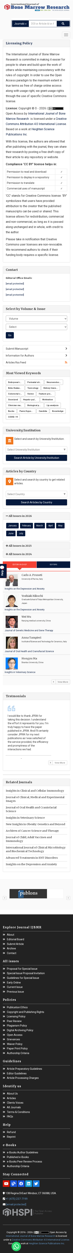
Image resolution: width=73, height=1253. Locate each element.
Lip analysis (53, 405)
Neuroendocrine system (55, 382)
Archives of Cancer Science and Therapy (32, 830)
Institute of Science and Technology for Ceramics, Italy (44, 642)
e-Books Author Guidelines (22, 1152)
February (26, 525)
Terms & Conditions (18, 1112)
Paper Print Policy (17, 1048)
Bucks (11, 411)
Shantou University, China (32, 662)
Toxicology (32, 388)
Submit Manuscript (17, 348)
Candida (43, 411)
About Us (12, 1093)
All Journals (14, 1107)
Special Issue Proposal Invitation (26, 973)
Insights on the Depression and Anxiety (25, 588)
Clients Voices (15, 1103)
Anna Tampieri (31, 637)
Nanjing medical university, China (36, 621)
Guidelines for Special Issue (23, 978)
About (10, 935)
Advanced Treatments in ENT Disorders (32, 857)
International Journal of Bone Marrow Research (31, 1236)
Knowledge (57, 411)
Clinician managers (16, 405)
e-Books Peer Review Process (24, 1161)
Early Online (14, 982)
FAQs (10, 1116)
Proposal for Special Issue (22, 969)
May (60, 525)
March (39, 525)
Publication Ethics (17, 1007)
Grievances (13, 1039)
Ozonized (13, 399)
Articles (11, 1098)
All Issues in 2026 (20, 516)
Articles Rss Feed (16, 362)
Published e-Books (18, 1157)
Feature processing (47, 394)
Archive (11, 948)
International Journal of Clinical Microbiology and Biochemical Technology (36, 849)
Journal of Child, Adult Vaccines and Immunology (29, 839)
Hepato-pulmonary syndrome (31, 399)
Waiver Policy (14, 1044)
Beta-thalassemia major (16, 388)
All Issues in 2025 (20, 545)
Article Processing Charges (23, 1078)
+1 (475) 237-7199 (17, 1198)
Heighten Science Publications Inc (46, 1243)
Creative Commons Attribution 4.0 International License (40, 1239)
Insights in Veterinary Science (20, 672)
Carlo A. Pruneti (32, 575)
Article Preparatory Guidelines (24, 1069)
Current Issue (15, 987)
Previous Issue (15, 992)
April (50, 525)
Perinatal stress (35, 382)
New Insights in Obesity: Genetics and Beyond (35, 824)
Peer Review (14, 1021)
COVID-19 (13, 417)
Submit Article (15, 944)
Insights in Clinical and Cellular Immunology (35, 790)
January (12, 525)
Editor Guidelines (17, 1073)
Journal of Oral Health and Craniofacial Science (29, 651)
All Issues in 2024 (20, 554)
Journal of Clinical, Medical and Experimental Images (35, 799)
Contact (11, 953)
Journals (19, 23)
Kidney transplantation (51, 388)
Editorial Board (15, 939)
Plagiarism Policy (17, 1025)
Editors (53, 564)
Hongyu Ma (29, 658)
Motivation (47, 399)
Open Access (14, 1035)
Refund (11, 1132)
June (10, 533)
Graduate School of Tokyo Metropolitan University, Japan (42, 601)
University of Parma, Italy (32, 579)
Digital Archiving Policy (20, 1030)
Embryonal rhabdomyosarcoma (16, 382)
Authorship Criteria (18, 1053)
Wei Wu (26, 616)
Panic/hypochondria (27, 411)
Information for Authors (20, 355)
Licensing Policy (16, 1016)
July (21, 533)
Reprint (11, 1137)
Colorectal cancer (16, 394)
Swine (30, 394)
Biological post (34, 405)
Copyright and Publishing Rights (25, 1012)
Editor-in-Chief (20, 564)
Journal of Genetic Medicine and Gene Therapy (29, 630)
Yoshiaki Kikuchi (32, 596)
